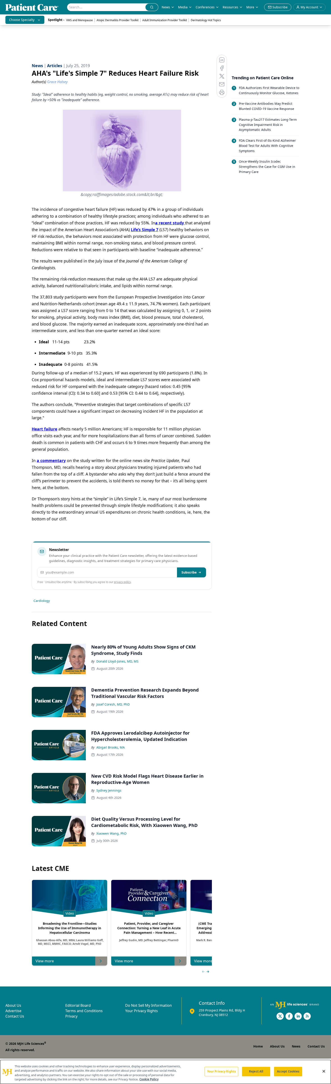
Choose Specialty (21, 20)
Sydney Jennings (108, 790)
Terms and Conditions (84, 1010)
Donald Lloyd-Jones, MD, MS (117, 661)
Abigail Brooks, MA (110, 747)
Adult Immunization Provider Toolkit (164, 20)
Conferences (205, 7)
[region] (165, 1072)
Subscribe (189, 572)
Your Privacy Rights (141, 1010)
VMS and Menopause (79, 20)
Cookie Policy (149, 1079)
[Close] (324, 1071)
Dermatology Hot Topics (206, 20)
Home (258, 1046)
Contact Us (14, 1016)
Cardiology (42, 601)
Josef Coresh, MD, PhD (113, 704)
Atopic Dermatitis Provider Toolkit (117, 20)
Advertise (13, 1010)
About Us (13, 1005)
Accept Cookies (288, 1071)
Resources (230, 7)
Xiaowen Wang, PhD (111, 833)
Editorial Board (78, 1005)
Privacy (71, 1016)
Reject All (256, 1071)
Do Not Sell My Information (148, 1005)
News (166, 7)
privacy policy (122, 582)
